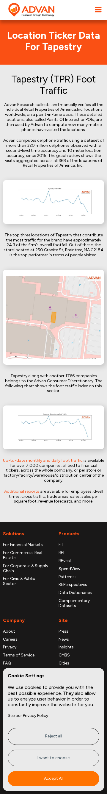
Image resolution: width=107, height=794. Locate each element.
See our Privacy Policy (28, 715)
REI (61, 552)
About (9, 631)
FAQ (7, 663)
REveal (65, 561)
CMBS (64, 655)
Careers (10, 639)
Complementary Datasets (74, 603)
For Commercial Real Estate (22, 555)
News (64, 639)
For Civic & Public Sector (19, 581)
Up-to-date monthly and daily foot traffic (43, 460)
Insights (66, 647)
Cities (64, 663)
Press (63, 631)
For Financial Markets (23, 544)
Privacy (9, 647)
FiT (61, 544)
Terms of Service (18, 655)
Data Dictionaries (75, 592)
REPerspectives (73, 584)
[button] (98, 10)
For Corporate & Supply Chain (25, 568)
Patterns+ (68, 577)
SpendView (69, 569)
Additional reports (21, 491)
